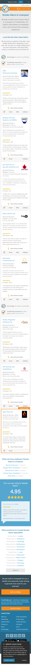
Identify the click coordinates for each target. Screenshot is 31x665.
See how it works (15, 608)
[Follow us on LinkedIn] (19, 635)
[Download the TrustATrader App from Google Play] (10, 641)
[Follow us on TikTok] (23, 635)
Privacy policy (20, 619)
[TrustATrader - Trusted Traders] (5, 8)
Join (20, 2)
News (3, 627)
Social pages (5, 629)
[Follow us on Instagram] (15, 635)
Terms (18, 627)
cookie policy (21, 654)
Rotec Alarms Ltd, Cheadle (10, 506)
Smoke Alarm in (15, 536)
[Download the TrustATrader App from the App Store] (21, 641)
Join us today (15, 592)
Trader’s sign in (25, 5)
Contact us (4, 624)
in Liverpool (15, 465)
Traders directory (21, 622)
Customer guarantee (22, 629)
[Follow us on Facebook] (7, 635)
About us (4, 617)
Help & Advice (5, 622)
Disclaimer (19, 624)
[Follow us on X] (11, 635)
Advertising (4, 619)
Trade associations (21, 617)
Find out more (20, 64)
